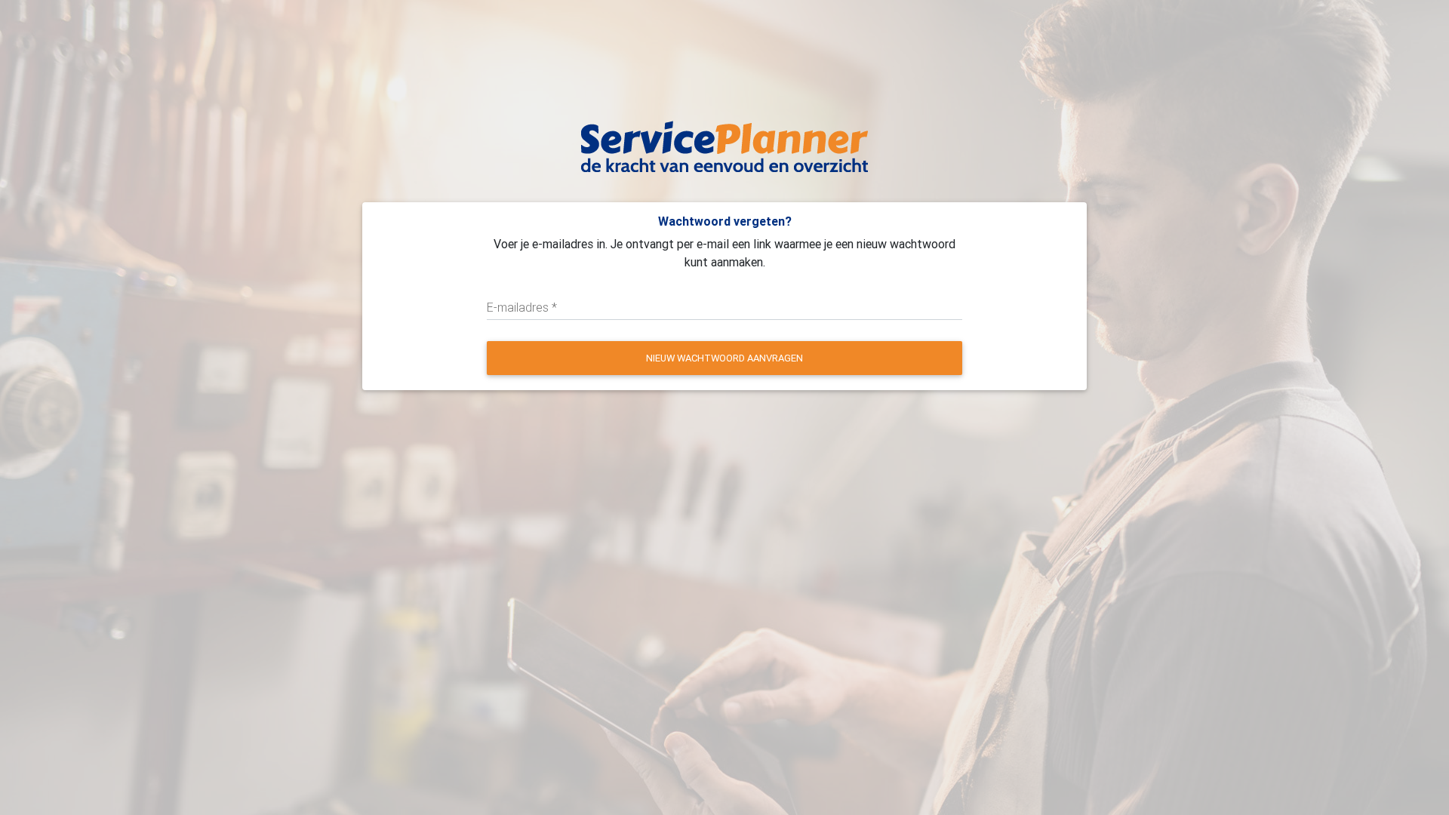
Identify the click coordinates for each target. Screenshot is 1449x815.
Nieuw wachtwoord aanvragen (724, 358)
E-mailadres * (522, 307)
